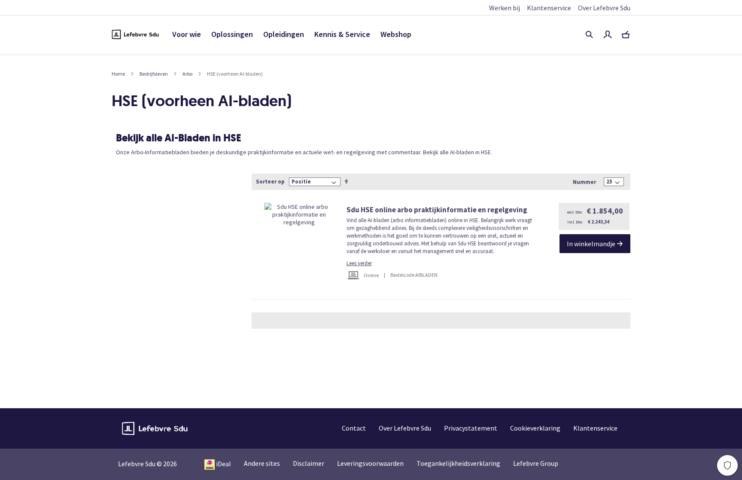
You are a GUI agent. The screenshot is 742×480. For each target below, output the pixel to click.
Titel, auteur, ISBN (589, 34)
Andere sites (262, 463)
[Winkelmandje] (625, 34)
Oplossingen (232, 34)
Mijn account (607, 34)
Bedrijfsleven (154, 73)
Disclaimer (308, 463)
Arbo (187, 73)
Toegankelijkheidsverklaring (458, 463)
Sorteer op (270, 181)
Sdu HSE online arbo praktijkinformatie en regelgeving (437, 209)
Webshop (395, 34)
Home (118, 73)
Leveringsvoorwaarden (370, 463)
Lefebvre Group (535, 463)
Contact (354, 428)
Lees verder (359, 263)
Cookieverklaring (535, 428)
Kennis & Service (342, 34)
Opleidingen (283, 34)
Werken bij (504, 7)
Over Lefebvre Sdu (604, 7)
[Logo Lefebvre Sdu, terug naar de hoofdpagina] (135, 34)
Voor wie (186, 34)
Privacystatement (470, 428)
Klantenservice (549, 7)
